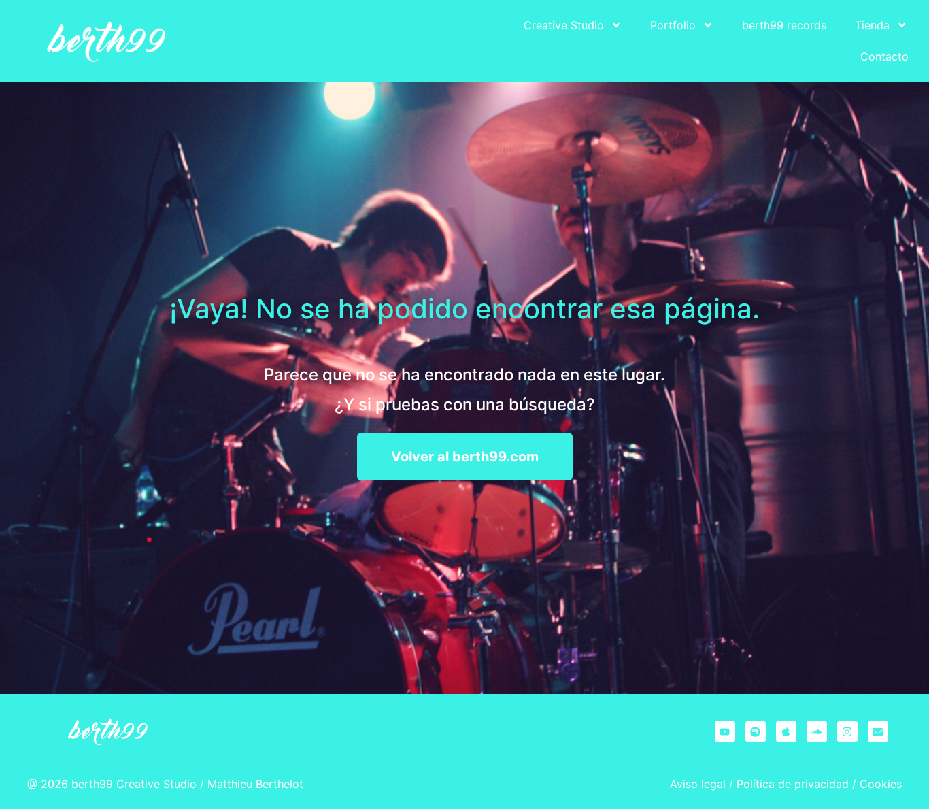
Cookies (881, 784)
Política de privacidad (793, 784)
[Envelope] (878, 731)
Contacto (884, 56)
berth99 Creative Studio (134, 784)
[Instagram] (847, 731)
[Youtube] (725, 731)
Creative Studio (564, 25)
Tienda (872, 25)
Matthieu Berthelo (253, 784)
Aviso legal (698, 784)
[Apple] (786, 731)
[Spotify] (755, 731)
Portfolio (673, 25)
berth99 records (784, 25)
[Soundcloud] (817, 731)
